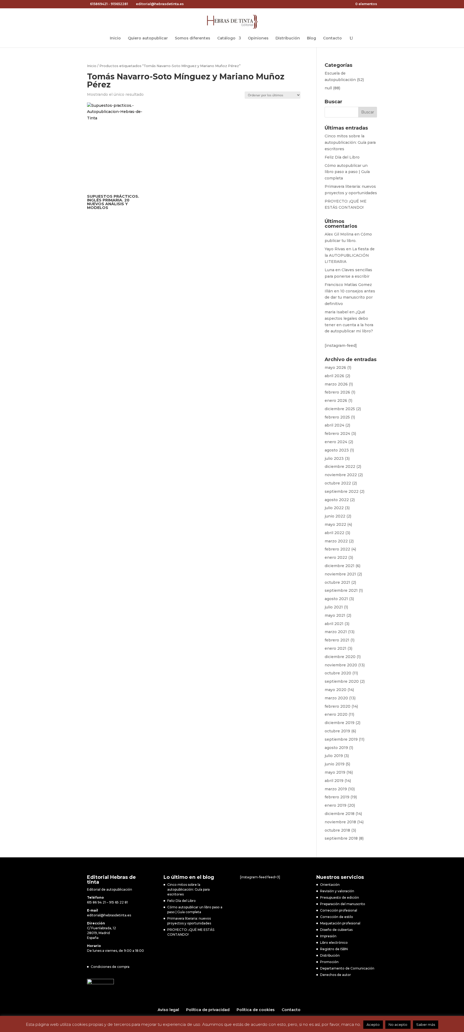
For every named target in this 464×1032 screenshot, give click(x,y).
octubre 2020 (338, 673)
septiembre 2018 (341, 838)
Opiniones (258, 38)
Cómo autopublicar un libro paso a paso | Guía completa (347, 172)
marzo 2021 (336, 631)
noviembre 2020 (341, 665)
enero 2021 (335, 648)
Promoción (329, 962)
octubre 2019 (337, 731)
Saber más (425, 1024)
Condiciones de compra (110, 967)
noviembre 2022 (341, 474)
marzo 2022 (336, 541)
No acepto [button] (398, 1024)
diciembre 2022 (340, 466)
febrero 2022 (337, 549)
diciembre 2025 (340, 408)
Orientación (330, 885)
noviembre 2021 (340, 574)
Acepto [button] (373, 1024)
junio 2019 (335, 764)
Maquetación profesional (340, 923)
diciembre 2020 (340, 656)
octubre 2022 (338, 483)
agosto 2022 (337, 499)
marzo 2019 (336, 789)
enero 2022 (336, 557)
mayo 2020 (335, 689)
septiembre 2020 (342, 681)
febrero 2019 (337, 797)
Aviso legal (168, 1009)
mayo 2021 (335, 615)
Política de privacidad (208, 1009)
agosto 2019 (336, 747)
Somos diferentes (192, 38)
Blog (311, 38)
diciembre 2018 (339, 813)
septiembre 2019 (341, 739)
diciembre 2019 (339, 722)
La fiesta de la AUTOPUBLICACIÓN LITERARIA (350, 255)
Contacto (332, 38)
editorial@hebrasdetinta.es (109, 915)
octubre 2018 (337, 830)
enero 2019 (335, 805)
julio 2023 (334, 458)
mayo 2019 (335, 772)
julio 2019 (334, 755)
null (328, 88)
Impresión (328, 936)
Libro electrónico (334, 943)
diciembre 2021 (339, 565)
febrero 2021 (337, 640)
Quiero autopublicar (148, 38)
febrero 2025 (337, 417)
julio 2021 (334, 607)
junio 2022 (335, 516)
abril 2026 (334, 375)
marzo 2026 (336, 384)
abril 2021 (334, 623)
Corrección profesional (338, 910)
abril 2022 (334, 532)
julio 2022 (334, 507)
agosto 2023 (337, 450)
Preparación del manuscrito (342, 904)
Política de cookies (256, 1009)
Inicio (115, 38)
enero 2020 (336, 714)
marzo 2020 (336, 698)
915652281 (119, 4)
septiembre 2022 (341, 491)
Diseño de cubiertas (336, 930)
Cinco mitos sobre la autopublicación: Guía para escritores (350, 142)
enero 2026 (336, 400)
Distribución (288, 38)
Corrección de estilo (336, 917)
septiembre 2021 (341, 590)
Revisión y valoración (337, 891)
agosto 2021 (336, 598)
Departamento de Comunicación (347, 968)
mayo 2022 (335, 524)
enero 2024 (336, 441)
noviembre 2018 (340, 822)
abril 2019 (334, 780)
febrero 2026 (337, 392)
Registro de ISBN (334, 949)
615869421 (99, 4)
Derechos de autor (335, 975)
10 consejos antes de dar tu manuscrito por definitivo (350, 297)
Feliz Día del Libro (342, 157)
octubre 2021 (337, 582)
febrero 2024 (337, 433)
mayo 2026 (335, 367)
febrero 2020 (337, 706)
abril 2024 (334, 425)
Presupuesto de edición (339, 897)
